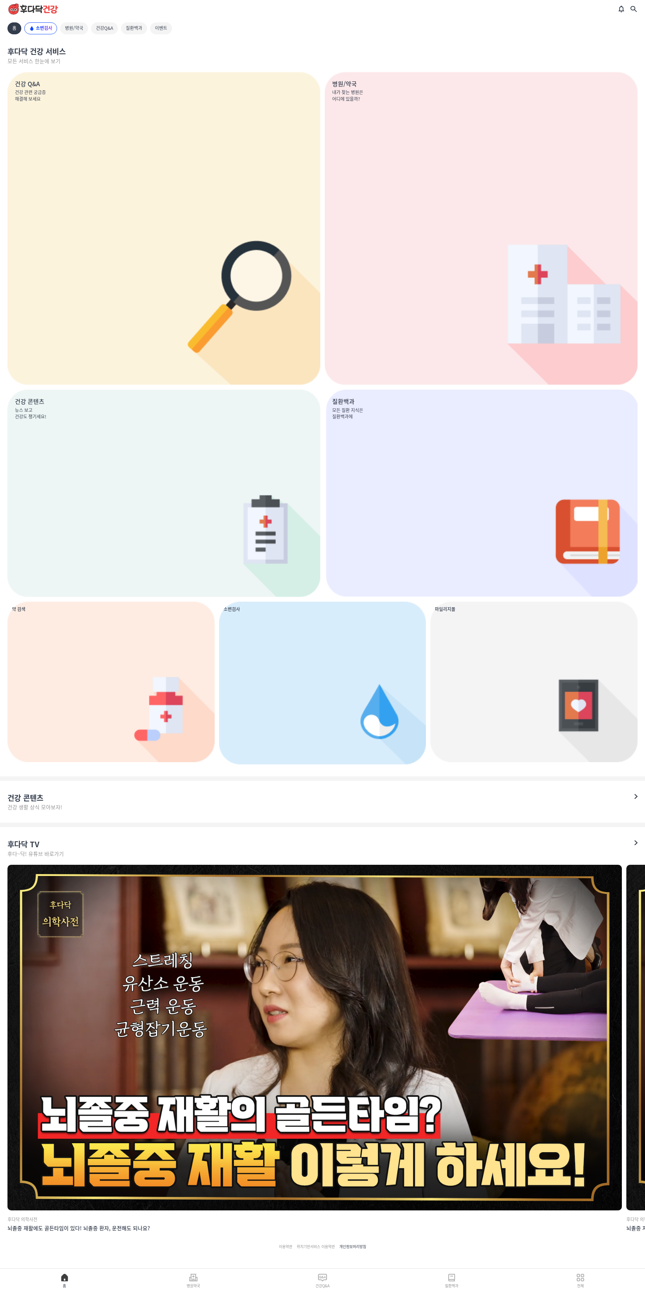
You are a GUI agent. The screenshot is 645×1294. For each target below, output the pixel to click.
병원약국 (193, 1285)
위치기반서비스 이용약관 (316, 1246)
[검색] (634, 9)
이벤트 (161, 28)
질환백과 (134, 28)
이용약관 (285, 1246)
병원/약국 (74, 28)
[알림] (621, 8)
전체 (580, 1285)
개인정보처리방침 (352, 1246)
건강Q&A (104, 28)
